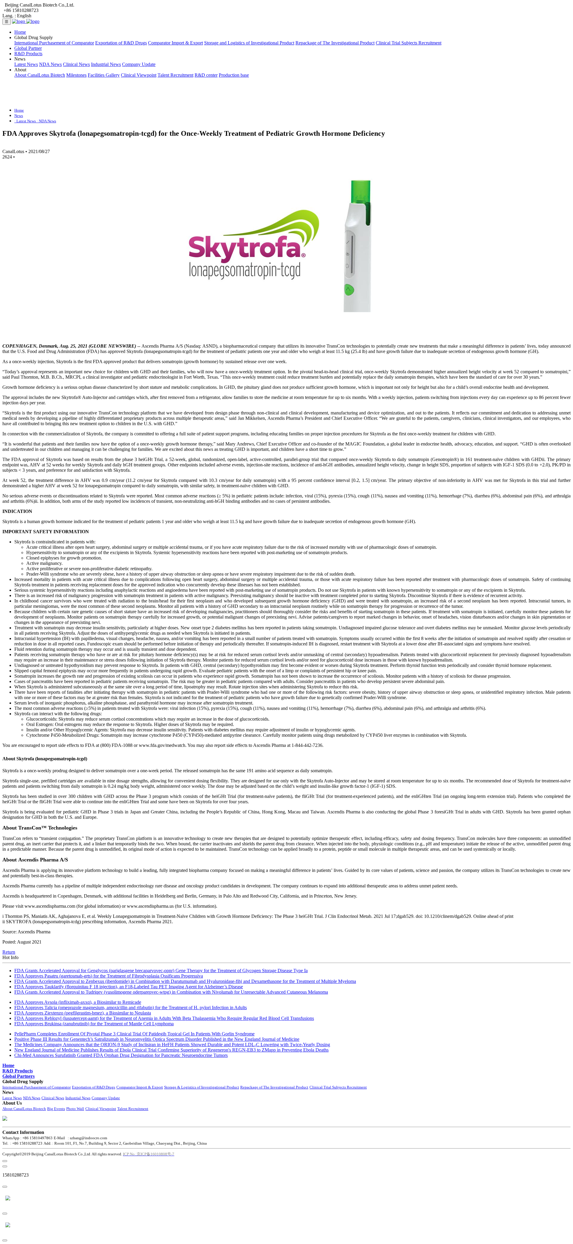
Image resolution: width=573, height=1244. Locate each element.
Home (20, 32)
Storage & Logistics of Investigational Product (201, 1087)
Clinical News (76, 64)
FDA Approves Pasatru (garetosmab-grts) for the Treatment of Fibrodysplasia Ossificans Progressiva (108, 975)
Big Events (56, 1108)
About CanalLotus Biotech (39, 75)
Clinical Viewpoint (138, 75)
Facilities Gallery (104, 75)
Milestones (76, 75)
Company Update (138, 64)
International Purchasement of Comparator (54, 42)
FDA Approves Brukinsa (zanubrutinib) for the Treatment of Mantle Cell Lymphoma (94, 1023)
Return (8, 952)
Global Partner (28, 48)
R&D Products (28, 53)
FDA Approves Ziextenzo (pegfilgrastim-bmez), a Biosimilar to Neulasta (82, 1012)
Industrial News (106, 64)
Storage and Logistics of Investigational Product (249, 42)
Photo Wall (75, 1108)
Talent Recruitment (175, 75)
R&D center (206, 75)
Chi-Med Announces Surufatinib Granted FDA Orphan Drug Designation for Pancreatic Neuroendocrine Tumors (121, 1055)
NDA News (50, 64)
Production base (234, 75)
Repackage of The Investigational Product (335, 42)
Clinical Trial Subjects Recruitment (408, 42)
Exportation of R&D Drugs (121, 42)
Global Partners (18, 1076)
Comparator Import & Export (175, 42)
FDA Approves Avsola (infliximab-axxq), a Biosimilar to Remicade (77, 1002)
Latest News (26, 64)
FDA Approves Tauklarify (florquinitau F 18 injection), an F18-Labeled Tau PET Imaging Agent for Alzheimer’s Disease (128, 986)
